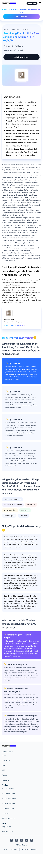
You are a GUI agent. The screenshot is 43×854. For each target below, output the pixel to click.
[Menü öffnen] (40, 3)
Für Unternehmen (8, 803)
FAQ (3, 765)
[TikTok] (21, 840)
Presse (4, 775)
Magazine (5, 780)
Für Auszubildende (9, 798)
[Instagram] (16, 840)
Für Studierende (8, 788)
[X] (26, 840)
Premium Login (7, 832)
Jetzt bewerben (21, 16)
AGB (3, 770)
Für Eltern (5, 813)
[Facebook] (11, 840)
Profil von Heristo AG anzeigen (14, 325)
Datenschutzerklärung (30, 849)
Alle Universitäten (8, 818)
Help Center (6, 827)
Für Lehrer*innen (8, 808)
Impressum (6, 760)
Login (4, 755)
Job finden (32, 3)
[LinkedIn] (31, 840)
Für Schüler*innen (8, 793)
